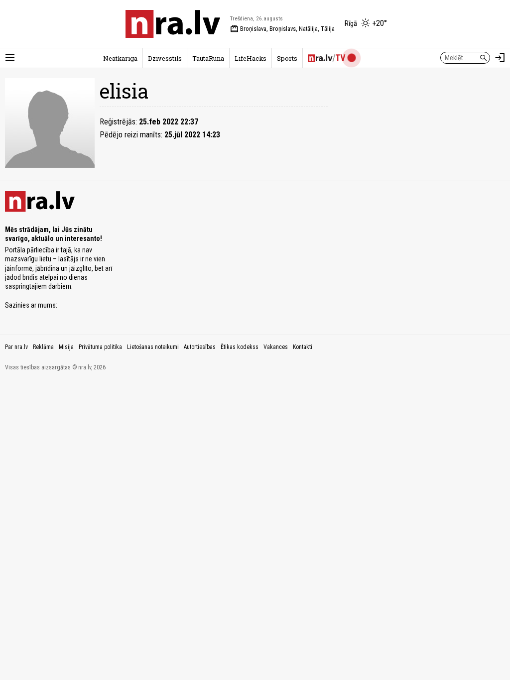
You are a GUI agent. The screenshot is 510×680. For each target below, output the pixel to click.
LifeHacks (250, 58)
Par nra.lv (16, 346)
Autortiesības (200, 346)
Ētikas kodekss (239, 346)
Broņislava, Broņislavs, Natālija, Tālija (282, 29)
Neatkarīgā (120, 58)
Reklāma (43, 346)
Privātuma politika (100, 346)
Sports (287, 58)
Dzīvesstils (165, 58)
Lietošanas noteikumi (153, 346)
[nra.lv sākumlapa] (173, 24)
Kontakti (302, 346)
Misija (66, 346)
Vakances (275, 346)
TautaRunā (208, 58)
